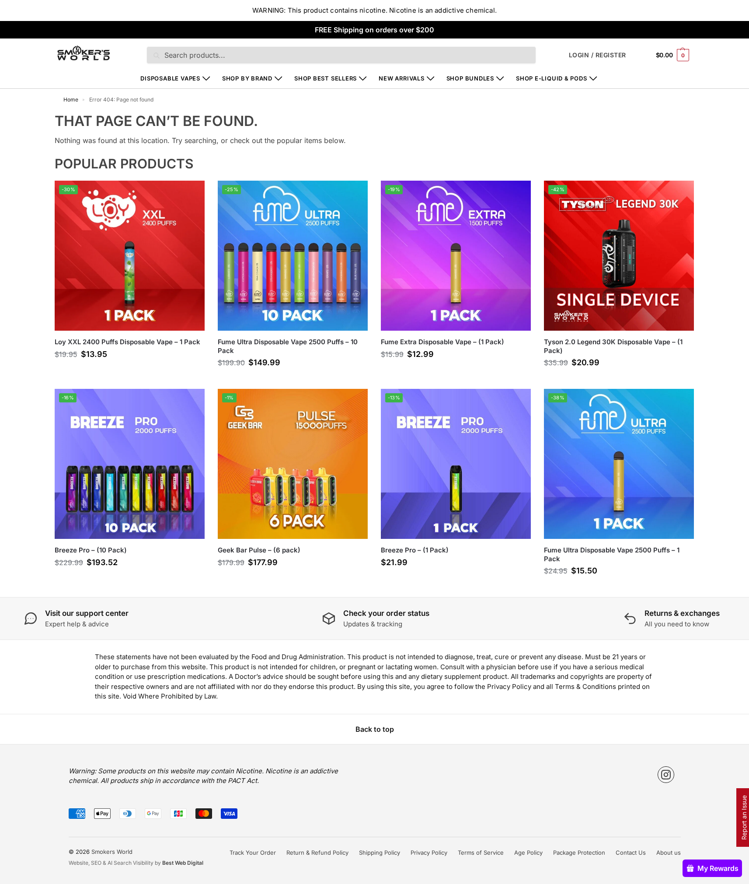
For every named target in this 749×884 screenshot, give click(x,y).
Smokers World (111, 851)
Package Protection (579, 852)
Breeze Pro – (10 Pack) (91, 550)
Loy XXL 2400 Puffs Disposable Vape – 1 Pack (127, 342)
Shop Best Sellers (325, 78)
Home (70, 99)
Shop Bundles (470, 78)
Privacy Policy (429, 852)
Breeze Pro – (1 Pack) (415, 550)
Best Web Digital (182, 863)
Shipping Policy (379, 852)
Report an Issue (744, 817)
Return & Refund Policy (317, 852)
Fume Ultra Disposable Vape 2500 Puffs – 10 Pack (288, 346)
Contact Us (631, 852)
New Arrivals (401, 78)
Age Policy (528, 852)
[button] (672, 55)
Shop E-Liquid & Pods (551, 78)
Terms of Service (481, 852)
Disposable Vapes (170, 78)
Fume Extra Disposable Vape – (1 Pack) (442, 342)
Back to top (374, 729)
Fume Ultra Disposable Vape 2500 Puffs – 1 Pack (611, 554)
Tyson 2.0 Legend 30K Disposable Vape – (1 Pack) (613, 346)
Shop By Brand (247, 78)
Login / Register (597, 55)
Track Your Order (253, 852)
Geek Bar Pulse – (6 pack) (259, 550)
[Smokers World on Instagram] (666, 774)
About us (668, 852)
